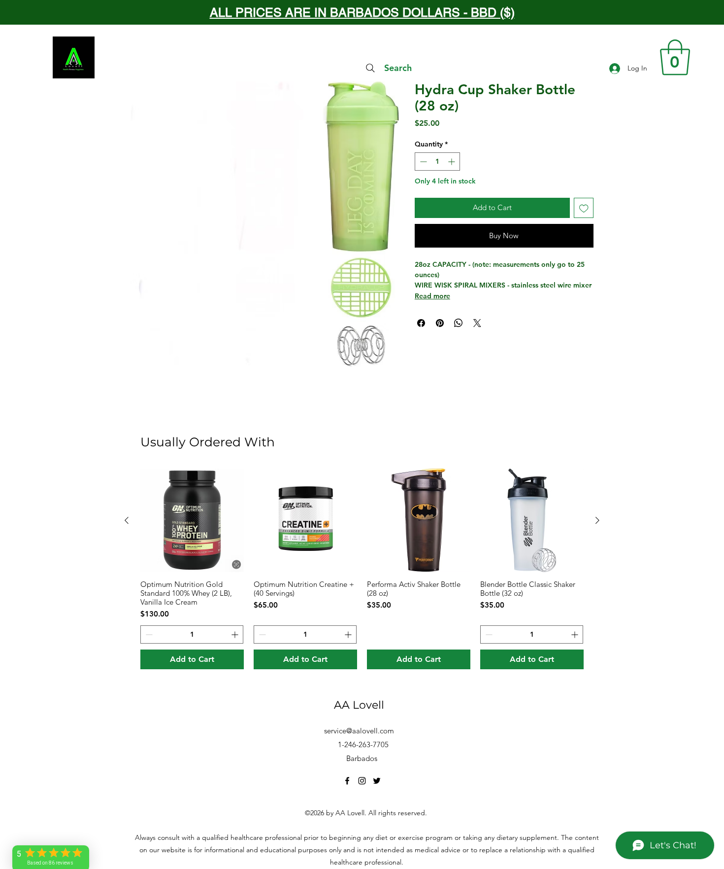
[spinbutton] (437, 161)
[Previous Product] (126, 520)
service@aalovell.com (359, 730)
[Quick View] (192, 520)
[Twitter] (377, 781)
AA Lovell (359, 705)
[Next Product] (597, 520)
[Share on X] (477, 323)
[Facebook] (347, 781)
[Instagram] (362, 781)
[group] (362, 569)
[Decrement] (422, 161)
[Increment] (452, 161)
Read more (432, 295)
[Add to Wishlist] (584, 208)
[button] (675, 57)
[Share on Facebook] (421, 323)
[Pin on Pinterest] (440, 323)
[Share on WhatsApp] (458, 323)
